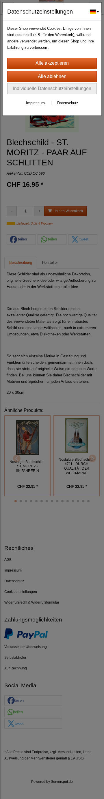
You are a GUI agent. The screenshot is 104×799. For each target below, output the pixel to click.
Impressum (35, 103)
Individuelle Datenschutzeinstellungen (52, 88)
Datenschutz (67, 103)
